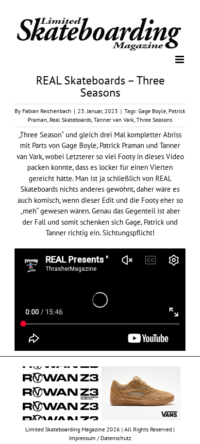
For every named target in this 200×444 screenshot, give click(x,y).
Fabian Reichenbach (46, 110)
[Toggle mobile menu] (180, 59)
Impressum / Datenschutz (100, 437)
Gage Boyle (152, 110)
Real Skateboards (70, 119)
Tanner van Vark (114, 119)
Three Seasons (154, 119)
